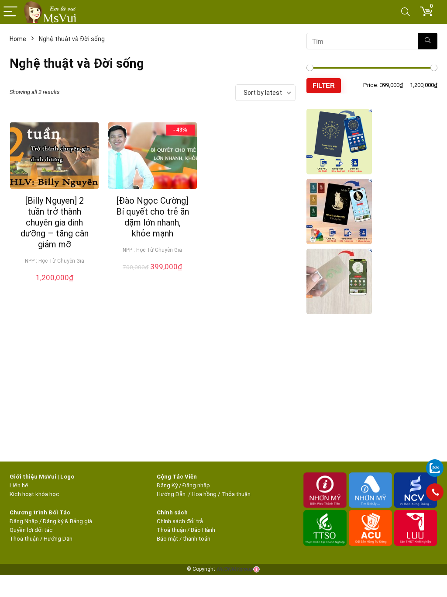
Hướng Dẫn (172, 494)
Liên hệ (19, 485)
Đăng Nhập (24, 521)
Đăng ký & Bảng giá (67, 521)
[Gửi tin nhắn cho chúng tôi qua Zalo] (435, 463)
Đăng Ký (168, 485)
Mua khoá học (54, 286)
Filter (324, 85)
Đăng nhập (196, 485)
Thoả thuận (24, 538)
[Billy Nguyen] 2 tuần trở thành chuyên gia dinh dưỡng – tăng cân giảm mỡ (55, 222)
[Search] (405, 12)
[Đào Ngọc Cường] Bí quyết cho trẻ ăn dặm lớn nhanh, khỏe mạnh (152, 217)
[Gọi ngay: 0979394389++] (435, 492)
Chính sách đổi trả (180, 521)
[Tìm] (427, 41)
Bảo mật (167, 538)
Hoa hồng (204, 494)
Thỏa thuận (235, 494)
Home (18, 38)
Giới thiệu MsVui (33, 476)
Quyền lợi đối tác (31, 530)
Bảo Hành (203, 530)
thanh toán (196, 538)
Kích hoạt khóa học (34, 494)
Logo (67, 476)
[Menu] (10, 12)
